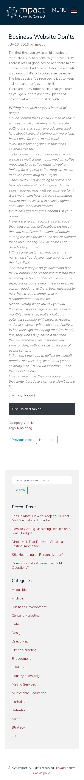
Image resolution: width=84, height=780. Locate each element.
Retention (19, 710)
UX (14, 736)
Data (15, 624)
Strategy (18, 727)
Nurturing (18, 701)
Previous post (22, 439)
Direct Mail (20, 641)
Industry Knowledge (27, 675)
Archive (30, 422)
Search (20, 490)
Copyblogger (24, 395)
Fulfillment (20, 667)
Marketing (24, 428)
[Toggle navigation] (74, 10)
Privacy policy (65, 768)
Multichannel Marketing (29, 693)
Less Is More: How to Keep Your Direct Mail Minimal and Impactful (40, 518)
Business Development (29, 607)
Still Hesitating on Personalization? (38, 554)
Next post (47, 439)
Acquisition (20, 589)
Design (17, 632)
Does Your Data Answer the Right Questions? (37, 565)
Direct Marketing (24, 650)
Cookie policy (42, 773)
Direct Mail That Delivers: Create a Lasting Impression (37, 543)
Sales (16, 719)
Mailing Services (24, 684)
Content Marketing (26, 615)
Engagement (21, 658)
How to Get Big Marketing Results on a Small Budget (41, 531)
